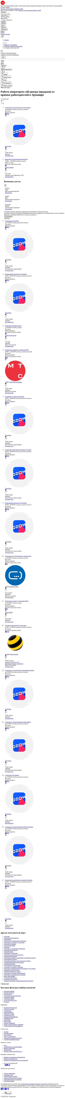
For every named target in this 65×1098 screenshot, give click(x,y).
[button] (2, 31)
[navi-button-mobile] (2, 36)
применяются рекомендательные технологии (34, 1084)
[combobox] (8, 53)
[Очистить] (3, 57)
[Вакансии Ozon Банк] (34, 131)
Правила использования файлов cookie (30, 10)
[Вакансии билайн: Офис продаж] (34, 643)
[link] (3, 27)
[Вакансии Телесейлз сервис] (34, 575)
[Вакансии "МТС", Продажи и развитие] (34, 371)
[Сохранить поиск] (2, 61)
